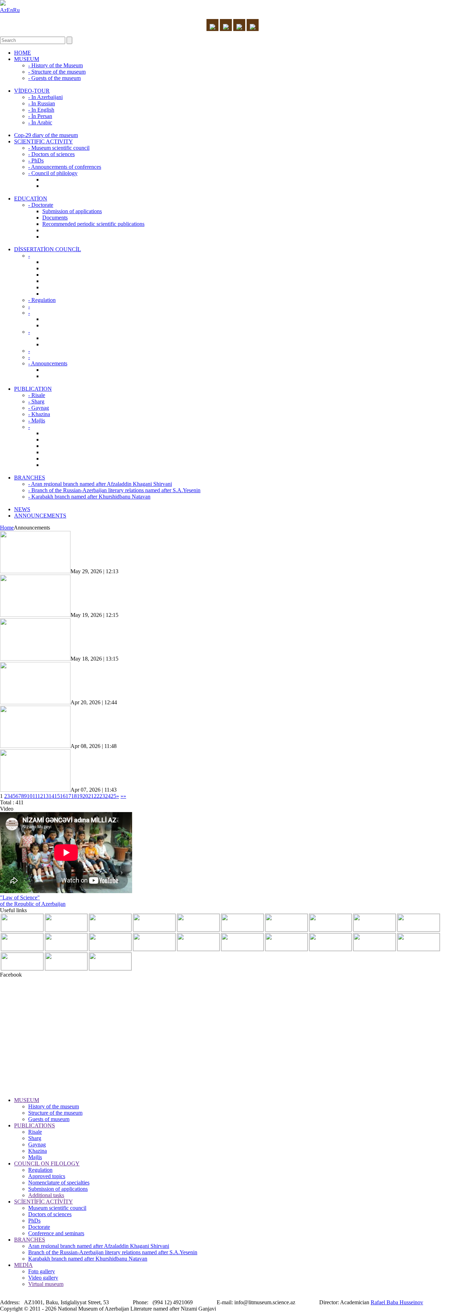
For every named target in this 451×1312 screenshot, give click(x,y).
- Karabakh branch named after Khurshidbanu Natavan (89, 497)
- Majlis (36, 420)
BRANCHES (29, 478)
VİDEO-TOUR (32, 91)
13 (46, 796)
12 (40, 796)
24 (108, 796)
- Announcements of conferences (64, 167)
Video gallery (43, 1278)
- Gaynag (38, 408)
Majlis (35, 1157)
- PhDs (36, 160)
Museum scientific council (57, 1208)
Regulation (40, 1170)
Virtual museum (45, 1284)
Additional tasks (46, 1195)
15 (57, 796)
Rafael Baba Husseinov (397, 1302)
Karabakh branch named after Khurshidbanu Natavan (87, 1259)
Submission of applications (72, 211)
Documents (55, 218)
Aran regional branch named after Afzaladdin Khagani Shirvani (98, 1246)
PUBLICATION (33, 389)
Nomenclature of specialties (58, 1183)
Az (3, 10)
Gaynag (37, 1144)
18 (74, 796)
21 (91, 796)
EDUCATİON (30, 199)
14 (51, 796)
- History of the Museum (55, 65)
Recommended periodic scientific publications (93, 224)
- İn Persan (40, 116)
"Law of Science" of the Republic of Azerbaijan (33, 901)
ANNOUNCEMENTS (40, 516)
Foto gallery (41, 1271)
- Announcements (47, 363)
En (10, 10)
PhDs (34, 1221)
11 (34, 796)
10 (29, 796)
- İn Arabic (40, 122)
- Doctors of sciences (51, 154)
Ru (16, 10)
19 (79, 796)
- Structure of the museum (57, 72)
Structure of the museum (55, 1113)
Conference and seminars (56, 1233)
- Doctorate (40, 205)
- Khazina (39, 414)
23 (102, 796)
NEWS (22, 509)
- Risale (36, 395)
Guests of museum (48, 1119)
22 (96, 796)
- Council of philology (53, 173)
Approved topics (46, 1176)
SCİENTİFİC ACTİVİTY (43, 1202)
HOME (22, 53)
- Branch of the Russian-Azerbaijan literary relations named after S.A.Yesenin (114, 490)
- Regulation (42, 300)
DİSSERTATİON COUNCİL (47, 249)
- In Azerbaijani (45, 97)
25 (113, 796)
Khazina (37, 1151)
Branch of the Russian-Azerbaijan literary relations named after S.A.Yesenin (112, 1252)
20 (85, 796)
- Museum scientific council (58, 148)
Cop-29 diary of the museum (46, 135)
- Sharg (36, 401)
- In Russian (41, 103)
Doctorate (39, 1227)
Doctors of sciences (50, 1214)
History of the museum (53, 1106)
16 (63, 796)
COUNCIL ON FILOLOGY (47, 1163)
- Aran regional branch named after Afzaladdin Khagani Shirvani (100, 484)
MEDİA (23, 1265)
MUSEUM (26, 59)
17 (68, 796)
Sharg (34, 1138)
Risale (35, 1132)
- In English (41, 110)
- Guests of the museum (54, 78)
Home (7, 528)
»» (123, 796)
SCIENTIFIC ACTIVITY (43, 141)
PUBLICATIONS (34, 1125)
